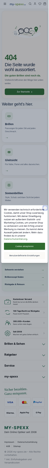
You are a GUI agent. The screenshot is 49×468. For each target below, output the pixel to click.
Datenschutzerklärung (15, 240)
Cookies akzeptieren (23, 248)
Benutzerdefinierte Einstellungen (23, 257)
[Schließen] (43, 206)
